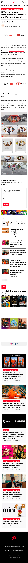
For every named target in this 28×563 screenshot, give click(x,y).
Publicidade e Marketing (11, 401)
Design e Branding (16, 9)
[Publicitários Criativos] (14, 2)
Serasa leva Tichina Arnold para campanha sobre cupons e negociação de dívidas (13, 465)
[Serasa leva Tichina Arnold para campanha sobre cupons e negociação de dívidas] (5, 242)
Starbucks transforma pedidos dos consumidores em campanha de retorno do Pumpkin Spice (17, 233)
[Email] (7, 22)
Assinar (6, 204)
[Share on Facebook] (2, 22)
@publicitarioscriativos (13, 291)
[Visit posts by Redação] (2, 25)
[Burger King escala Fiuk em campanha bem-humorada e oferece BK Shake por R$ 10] (5, 252)
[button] (2, 2)
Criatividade (6, 9)
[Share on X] (5, 22)
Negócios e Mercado (10, 370)
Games (6, 430)
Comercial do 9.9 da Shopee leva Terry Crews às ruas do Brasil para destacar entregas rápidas (14, 405)
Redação (11, 24)
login (12, 182)
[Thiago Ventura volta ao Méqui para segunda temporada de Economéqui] (5, 271)
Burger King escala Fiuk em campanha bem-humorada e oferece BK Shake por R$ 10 (12, 494)
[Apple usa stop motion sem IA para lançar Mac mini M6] (5, 223)
